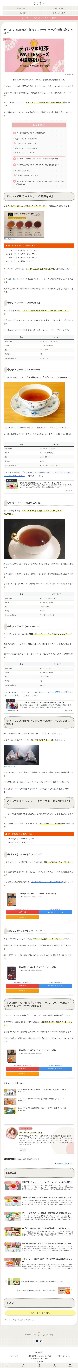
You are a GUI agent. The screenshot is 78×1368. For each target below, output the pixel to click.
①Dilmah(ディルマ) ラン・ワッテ (26, 171)
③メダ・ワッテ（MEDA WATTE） (27, 148)
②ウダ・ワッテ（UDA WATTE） (26, 143)
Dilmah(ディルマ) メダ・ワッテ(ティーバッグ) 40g (37, 967)
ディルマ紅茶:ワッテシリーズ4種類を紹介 (31, 133)
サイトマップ (13, 1356)
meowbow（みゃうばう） (31, 1132)
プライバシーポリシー (64, 1356)
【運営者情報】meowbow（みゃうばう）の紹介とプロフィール (39, 1357)
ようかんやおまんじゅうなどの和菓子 (46, 882)
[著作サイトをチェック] (21, 1150)
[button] (71, 702)
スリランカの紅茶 (21, 1159)
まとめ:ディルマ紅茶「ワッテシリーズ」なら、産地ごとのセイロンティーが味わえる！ (38, 183)
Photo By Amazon (9, 239)
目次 (37, 125)
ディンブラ (15, 428)
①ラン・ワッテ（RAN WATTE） (26, 139)
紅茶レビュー (9, 1159)
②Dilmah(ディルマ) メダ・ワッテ (26, 175)
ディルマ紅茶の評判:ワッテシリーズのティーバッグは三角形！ (38, 159)
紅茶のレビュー (33, 1159)
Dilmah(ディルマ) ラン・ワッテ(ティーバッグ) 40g (37, 893)
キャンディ (8, 564)
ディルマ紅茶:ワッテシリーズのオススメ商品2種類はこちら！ (38, 165)
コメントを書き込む (40, 1312)
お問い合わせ (39, 1361)
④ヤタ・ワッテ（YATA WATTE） (26, 153)
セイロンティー (19, 279)
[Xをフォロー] (24, 1150)
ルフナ (25, 634)
